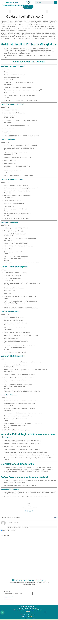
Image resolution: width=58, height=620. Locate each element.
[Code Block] (23, 527)
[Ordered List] (17, 527)
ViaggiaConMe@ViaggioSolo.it (13, 5)
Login (55, 517)
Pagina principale (12, 2)
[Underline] (13, 527)
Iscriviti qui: (7, 591)
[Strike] (15, 527)
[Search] (55, 2)
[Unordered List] (19, 527)
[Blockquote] (21, 527)
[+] (29, 527)
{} (27, 527)
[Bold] (8, 527)
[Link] (25, 527)
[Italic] (11, 527)
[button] (10, 11)
